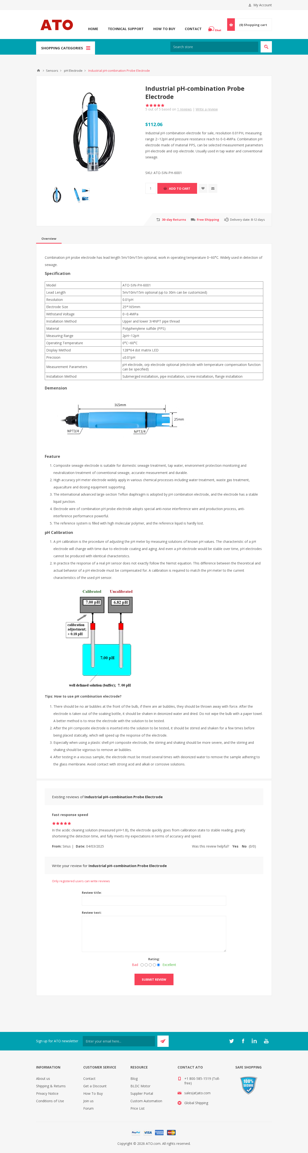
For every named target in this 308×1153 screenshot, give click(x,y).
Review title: (92, 892)
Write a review (207, 109)
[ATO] (38, 70)
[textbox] (214, 47)
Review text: (92, 912)
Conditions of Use (50, 1101)
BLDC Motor (140, 1086)
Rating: (154, 959)
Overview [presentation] (48, 238)
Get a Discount (95, 1086)
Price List (137, 1108)
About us (43, 1078)
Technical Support (126, 28)
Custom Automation (146, 1101)
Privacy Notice (47, 1093)
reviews (184, 109)
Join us (88, 1101)
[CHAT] (215, 29)
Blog (134, 1078)
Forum (88, 1108)
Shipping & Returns (51, 1086)
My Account (262, 5)
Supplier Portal (141, 1093)
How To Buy (164, 28)
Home (93, 28)
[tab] (49, 238)
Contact (193, 28)
